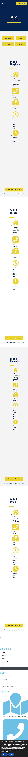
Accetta (4, 754)
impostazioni (4, 751)
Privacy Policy (6, 676)
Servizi (3, 658)
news (3, 665)
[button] (13, 3)
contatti (3, 668)
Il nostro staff (5, 661)
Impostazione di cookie (8, 686)
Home (11, 19)
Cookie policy (5, 683)
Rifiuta (11, 754)
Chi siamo (4, 652)
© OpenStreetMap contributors (14, 194)
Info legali (4, 679)
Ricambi (3, 655)
